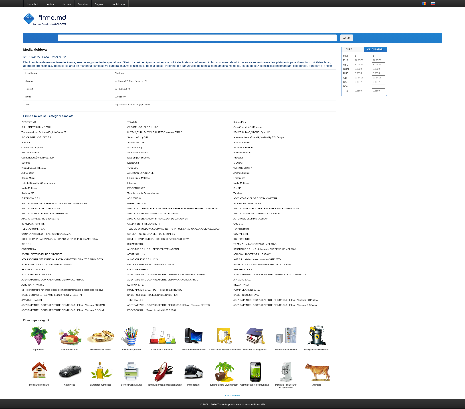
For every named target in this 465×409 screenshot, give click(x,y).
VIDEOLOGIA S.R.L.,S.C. (33, 168)
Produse (50, 4)
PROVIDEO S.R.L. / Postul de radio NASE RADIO (151, 310)
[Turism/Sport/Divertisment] (223, 371)
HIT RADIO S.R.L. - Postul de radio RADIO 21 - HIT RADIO (262, 264)
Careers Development (32, 147)
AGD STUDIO (134, 198)
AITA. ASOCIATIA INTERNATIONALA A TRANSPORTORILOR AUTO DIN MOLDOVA (62, 259)
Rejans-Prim (239, 122)
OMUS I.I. (238, 224)
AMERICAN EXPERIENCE (140, 173)
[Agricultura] (38, 336)
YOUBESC (132, 168)
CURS (349, 49)
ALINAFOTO (27, 173)
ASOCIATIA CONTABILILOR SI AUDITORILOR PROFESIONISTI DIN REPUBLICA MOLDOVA (172, 208)
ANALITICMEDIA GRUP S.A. (247, 203)
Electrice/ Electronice (286, 349)
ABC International (30, 152)
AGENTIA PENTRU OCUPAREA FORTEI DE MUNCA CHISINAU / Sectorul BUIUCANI (63, 305)
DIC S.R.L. (26, 244)
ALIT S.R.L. (27, 142)
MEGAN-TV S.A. (241, 285)
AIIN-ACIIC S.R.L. (242, 279)
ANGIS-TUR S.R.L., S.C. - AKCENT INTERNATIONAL (153, 249)
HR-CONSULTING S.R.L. (33, 269)
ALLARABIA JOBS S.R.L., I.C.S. (142, 259)
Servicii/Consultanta (131, 385)
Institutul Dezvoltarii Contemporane (38, 183)
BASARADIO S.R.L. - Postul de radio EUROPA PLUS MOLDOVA (264, 249)
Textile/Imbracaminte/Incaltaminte (165, 385)
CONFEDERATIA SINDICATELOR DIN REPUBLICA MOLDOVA (158, 239)
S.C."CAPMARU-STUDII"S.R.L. (36, 137)
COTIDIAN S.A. (28, 249)
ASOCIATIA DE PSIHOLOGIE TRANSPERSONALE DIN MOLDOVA (266, 208)
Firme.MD (32, 4)
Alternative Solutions (137, 152)
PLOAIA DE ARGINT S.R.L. (246, 290)
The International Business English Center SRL (44, 132)
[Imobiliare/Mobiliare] (38, 371)
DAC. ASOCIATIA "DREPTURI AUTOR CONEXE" (151, 264)
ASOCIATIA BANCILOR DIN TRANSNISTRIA (255, 198)
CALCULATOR (374, 49)
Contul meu (118, 4)
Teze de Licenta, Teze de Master (143, 193)
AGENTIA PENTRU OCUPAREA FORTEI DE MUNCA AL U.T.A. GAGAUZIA (269, 274)
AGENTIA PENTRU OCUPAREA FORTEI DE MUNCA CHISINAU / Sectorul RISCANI (62, 310)
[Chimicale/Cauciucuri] (162, 336)
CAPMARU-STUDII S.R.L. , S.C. (143, 127)
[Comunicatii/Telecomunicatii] (254, 371)
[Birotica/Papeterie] (131, 336)
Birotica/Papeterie (131, 349)
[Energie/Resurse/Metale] (316, 336)
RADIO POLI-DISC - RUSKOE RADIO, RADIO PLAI (152, 295)
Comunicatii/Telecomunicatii (254, 385)
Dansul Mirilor (28, 178)
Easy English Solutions (138, 157)
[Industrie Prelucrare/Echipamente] (285, 371)
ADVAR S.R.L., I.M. (136, 254)
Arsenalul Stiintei (241, 142)
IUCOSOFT (238, 163)
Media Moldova (241, 183)
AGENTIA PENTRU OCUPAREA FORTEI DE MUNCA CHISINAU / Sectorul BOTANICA (275, 300)
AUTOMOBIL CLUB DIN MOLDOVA (250, 218)
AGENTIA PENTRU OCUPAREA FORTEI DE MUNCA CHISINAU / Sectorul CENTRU (168, 305)
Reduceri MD (28, 193)
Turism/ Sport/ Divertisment (224, 385)
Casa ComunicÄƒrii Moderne (247, 127)
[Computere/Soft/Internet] (193, 336)
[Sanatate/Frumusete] (100, 371)
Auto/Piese (69, 385)
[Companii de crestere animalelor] (316, 371)
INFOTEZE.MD (28, 122)
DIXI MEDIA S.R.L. (136, 244)
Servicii (66, 4)
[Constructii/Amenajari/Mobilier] (223, 336)
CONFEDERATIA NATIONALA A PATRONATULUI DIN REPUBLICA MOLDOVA (59, 239)
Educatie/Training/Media (255, 349)
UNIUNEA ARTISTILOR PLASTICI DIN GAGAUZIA (45, 234)
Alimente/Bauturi (69, 349)
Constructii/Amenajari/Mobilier (225, 349)
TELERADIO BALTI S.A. (33, 229)
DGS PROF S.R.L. (242, 239)
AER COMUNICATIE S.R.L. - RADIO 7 (252, 254)
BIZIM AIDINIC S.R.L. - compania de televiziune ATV (46, 264)
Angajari (99, 4)
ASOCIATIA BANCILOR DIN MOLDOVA (40, 208)
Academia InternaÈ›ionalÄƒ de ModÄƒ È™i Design (258, 137)
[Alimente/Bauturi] (69, 336)
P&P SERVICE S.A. (242, 269)
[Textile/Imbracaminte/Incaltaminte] (162, 371)
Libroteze (132, 183)
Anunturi (83, 4)
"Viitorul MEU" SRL (136, 142)
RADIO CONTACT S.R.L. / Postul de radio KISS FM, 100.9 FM (51, 295)
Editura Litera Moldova (138, 178)
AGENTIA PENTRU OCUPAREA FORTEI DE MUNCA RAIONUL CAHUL (162, 279)
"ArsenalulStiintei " (242, 168)
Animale (316, 385)
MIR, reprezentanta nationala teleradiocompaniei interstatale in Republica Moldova (62, 290)
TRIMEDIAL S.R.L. (136, 300)
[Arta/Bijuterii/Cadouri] (100, 336)
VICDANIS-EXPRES (243, 147)
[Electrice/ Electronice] (285, 336)
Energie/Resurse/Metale (316, 349)
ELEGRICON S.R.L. (31, 198)
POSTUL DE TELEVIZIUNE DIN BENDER (41, 254)
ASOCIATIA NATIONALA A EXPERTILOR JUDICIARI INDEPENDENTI (55, 203)
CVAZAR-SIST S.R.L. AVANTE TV (143, 224)
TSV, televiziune (241, 229)
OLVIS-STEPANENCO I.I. (139, 269)
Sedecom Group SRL (137, 137)
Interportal (238, 157)
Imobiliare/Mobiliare (39, 385)
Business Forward (242, 152)
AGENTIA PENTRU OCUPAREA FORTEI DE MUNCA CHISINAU (52, 279)
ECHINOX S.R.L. (135, 285)
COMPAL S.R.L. (241, 234)
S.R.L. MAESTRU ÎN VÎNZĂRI (35, 127)
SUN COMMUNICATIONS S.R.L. (37, 274)
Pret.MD (237, 188)
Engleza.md (239, 178)
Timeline (237, 193)
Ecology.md (133, 163)
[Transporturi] (193, 371)
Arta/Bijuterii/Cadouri (100, 349)
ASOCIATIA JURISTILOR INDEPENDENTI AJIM (44, 213)
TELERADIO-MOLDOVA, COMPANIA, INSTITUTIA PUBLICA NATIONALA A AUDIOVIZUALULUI (173, 229)
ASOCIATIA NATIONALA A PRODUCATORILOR (256, 213)
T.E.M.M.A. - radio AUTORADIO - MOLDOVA (254, 244)
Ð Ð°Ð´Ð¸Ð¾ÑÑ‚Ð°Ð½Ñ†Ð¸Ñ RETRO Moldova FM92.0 (154, 132)
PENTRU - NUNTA (136, 203)
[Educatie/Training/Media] (254, 336)
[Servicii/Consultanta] (131, 371)
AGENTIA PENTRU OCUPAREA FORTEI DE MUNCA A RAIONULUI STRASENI (166, 274)
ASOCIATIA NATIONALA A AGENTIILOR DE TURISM (153, 213)
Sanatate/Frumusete (100, 385)
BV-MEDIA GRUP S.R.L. (33, 224)
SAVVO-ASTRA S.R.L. (32, 300)
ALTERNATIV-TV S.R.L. (32, 285)
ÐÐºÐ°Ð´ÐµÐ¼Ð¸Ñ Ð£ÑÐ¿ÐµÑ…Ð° (251, 132)
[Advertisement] (371, 20)
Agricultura (39, 349)
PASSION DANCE (136, 188)
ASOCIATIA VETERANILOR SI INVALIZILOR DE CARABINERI (157, 218)
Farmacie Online (232, 395)
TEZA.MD (132, 122)
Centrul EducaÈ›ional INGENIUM (37, 157)
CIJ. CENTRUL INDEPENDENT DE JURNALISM (151, 234)
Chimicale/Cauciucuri (162, 349)
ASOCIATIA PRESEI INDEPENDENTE (40, 218)
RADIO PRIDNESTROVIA (246, 295)
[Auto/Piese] (69, 371)
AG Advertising (134, 147)
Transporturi (193, 385)
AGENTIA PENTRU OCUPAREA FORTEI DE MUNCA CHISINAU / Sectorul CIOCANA (275, 305)
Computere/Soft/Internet (193, 349)
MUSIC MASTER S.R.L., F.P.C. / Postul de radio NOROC (154, 290)
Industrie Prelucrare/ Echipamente (285, 386)
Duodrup (25, 163)
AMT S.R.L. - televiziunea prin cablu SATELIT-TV (257, 259)
